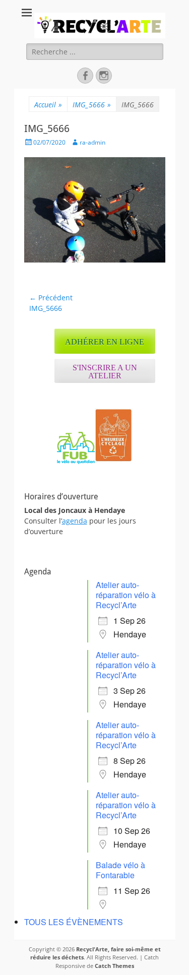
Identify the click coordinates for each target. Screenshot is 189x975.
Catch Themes (114, 965)
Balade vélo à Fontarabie (120, 870)
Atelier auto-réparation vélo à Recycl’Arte (126, 595)
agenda (74, 521)
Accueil (48, 104)
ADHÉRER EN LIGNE (104, 342)
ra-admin (92, 142)
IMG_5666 (92, 104)
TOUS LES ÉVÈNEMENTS (73, 922)
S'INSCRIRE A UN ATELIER (105, 371)
